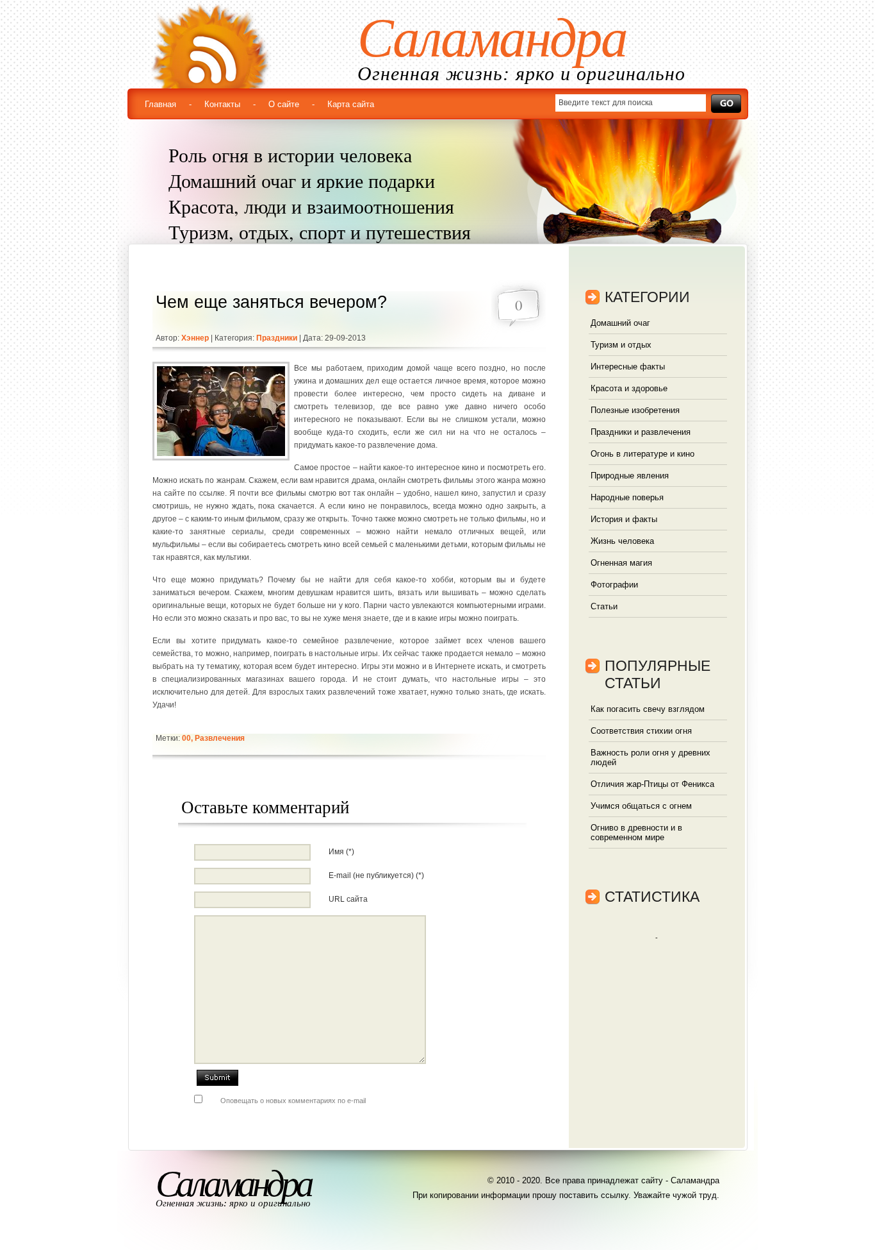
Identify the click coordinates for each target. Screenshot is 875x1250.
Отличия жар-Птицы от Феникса (652, 784)
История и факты (624, 519)
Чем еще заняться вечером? (271, 302)
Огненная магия (621, 563)
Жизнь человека (622, 541)
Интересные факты (628, 366)
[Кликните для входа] (13, 13)
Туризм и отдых (621, 345)
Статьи (604, 606)
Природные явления (630, 475)
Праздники (276, 338)
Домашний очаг (620, 323)
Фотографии (614, 584)
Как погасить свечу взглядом (648, 709)
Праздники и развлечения (641, 432)
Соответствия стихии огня (641, 731)
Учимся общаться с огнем (641, 806)
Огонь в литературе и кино (642, 454)
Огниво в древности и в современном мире (636, 832)
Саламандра (491, 38)
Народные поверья (627, 497)
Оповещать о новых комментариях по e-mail (293, 1100)
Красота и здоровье (629, 388)
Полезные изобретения (635, 410)
